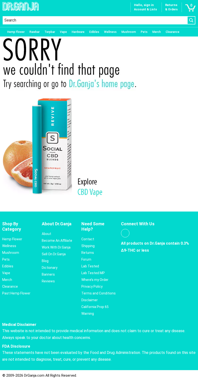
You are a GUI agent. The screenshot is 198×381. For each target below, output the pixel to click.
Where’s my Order (94, 280)
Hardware (78, 32)
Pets (144, 32)
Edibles (94, 32)
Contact (87, 239)
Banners (48, 274)
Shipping (88, 246)
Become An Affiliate (57, 240)
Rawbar (34, 32)
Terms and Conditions (98, 293)
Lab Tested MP (93, 273)
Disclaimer (89, 300)
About (46, 234)
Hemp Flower (16, 32)
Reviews (48, 281)
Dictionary (49, 268)
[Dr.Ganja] (20, 6)
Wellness (110, 32)
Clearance (172, 32)
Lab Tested (90, 266)
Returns (87, 253)
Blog (45, 261)
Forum (86, 259)
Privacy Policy (92, 286)
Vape (63, 32)
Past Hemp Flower (16, 293)
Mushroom (128, 32)
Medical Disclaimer (19, 324)
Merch (156, 32)
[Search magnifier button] (191, 20)
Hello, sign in (144, 5)
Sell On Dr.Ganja (54, 254)
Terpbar (49, 32)
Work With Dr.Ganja (56, 247)
